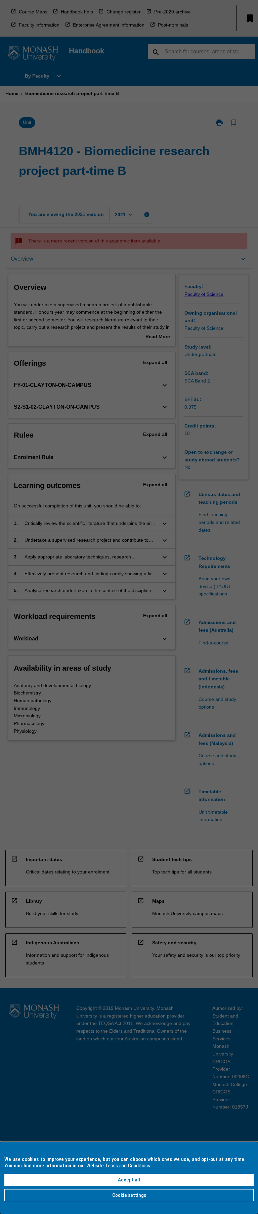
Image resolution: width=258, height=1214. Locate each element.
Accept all (129, 1180)
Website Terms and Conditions (118, 1166)
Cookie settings (129, 1195)
